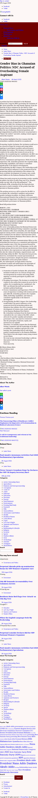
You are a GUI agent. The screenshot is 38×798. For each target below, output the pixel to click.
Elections (7, 497)
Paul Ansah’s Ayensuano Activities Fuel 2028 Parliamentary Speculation (19, 456)
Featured (7, 507)
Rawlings (17, 767)
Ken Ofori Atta (25, 741)
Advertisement (8, 786)
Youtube (4, 46)
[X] (19, 92)
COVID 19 (3, 728)
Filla (5, 509)
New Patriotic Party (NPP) (15, 753)
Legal (5, 520)
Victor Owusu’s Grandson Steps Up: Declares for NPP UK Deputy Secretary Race (19, 471)
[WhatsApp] (19, 83)
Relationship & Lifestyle (12, 528)
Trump (16, 770)
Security (6, 532)
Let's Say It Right (9, 522)
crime (6, 492)
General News (8, 28)
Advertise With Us (13, 38)
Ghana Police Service (21, 734)
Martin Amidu (15, 744)
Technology (7, 540)
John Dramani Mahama (20, 739)
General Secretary (5, 734)
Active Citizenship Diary (12, 482)
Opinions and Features (11, 524)
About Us (7, 36)
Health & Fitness (9, 517)
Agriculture (7, 484)
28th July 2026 (6, 476)
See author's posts (5, 390)
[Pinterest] (19, 89)
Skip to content (4, 1)
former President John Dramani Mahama (15, 733)
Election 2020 (31, 729)
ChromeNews (24, 797)
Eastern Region (20, 728)
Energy (6, 499)
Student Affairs (9, 536)
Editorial (6, 494)
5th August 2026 (7, 461)
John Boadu (8, 739)
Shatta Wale (3, 770)
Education (7, 495)
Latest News (7, 59)
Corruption (7, 488)
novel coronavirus (30, 755)
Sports (6, 534)
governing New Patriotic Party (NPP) (22, 736)
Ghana (14, 734)
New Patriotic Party (18, 752)
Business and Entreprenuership (14, 486)
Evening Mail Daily (10, 505)
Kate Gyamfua (14, 741)
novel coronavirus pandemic (9, 758)
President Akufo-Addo (26, 760)
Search (2, 547)
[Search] (0, 42)
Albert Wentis (6, 79)
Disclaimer (7, 782)
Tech (5, 538)
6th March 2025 (16, 79)
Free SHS (33, 732)
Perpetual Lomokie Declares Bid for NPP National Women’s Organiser (17, 634)
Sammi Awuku (32, 767)
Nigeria (23, 755)
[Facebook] (19, 86)
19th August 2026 (7, 572)
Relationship (24, 767)
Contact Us (7, 788)
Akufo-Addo (3, 726)
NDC (7, 751)
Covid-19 (6, 490)
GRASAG (2, 739)
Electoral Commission (7, 731)
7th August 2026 (7, 587)
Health (6, 515)
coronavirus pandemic (29, 726)
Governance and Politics (15, 30)
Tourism (6, 542)
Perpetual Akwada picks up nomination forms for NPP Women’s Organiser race (17, 567)
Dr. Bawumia (10, 728)
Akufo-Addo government (14, 726)
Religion (6, 530)
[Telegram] (19, 95)
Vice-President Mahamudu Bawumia (15, 771)
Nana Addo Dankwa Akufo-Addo (17, 745)
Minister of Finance (24, 744)
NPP (21, 757)
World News (8, 34)
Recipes (6, 526)
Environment (8, 503)
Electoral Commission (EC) (24, 731)
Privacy (6, 784)
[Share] (19, 97)
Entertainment (8, 32)
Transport (7, 544)
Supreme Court (10, 770)
